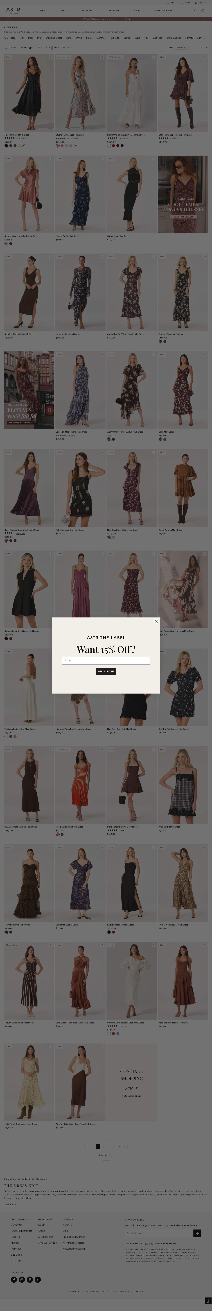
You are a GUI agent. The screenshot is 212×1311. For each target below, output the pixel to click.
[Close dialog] (156, 621)
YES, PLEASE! (106, 671)
